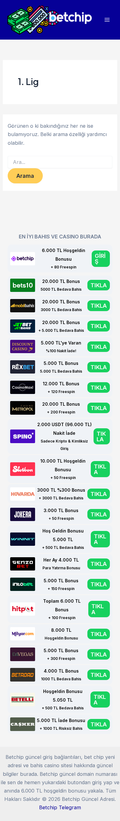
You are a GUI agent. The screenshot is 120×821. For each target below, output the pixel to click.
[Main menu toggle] (107, 20)
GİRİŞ (100, 258)
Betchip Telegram (60, 807)
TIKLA (98, 285)
